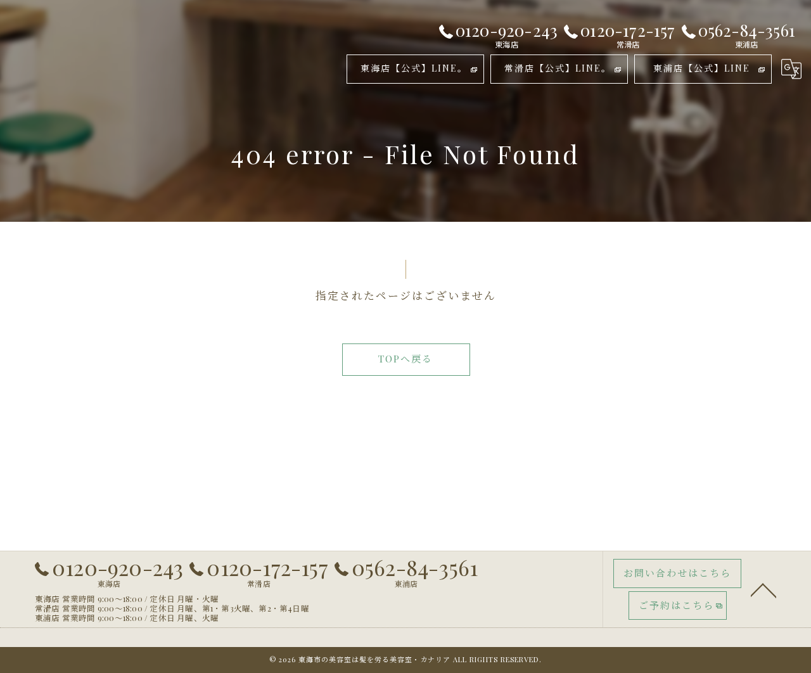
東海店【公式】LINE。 (414, 68)
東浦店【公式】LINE (701, 68)
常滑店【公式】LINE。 (557, 68)
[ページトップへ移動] (763, 589)
